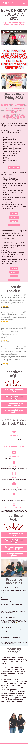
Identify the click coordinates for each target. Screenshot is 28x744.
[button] (14, 167)
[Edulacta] (7, 3)
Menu (24, 3)
